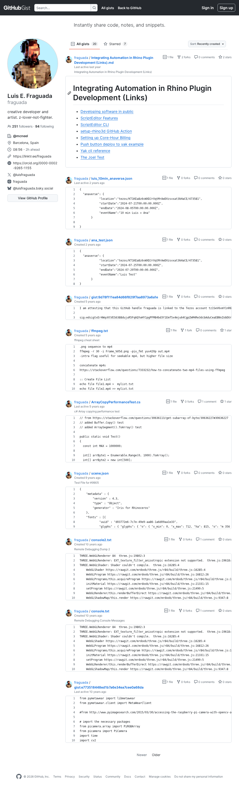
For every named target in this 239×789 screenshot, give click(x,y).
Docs (127, 776)
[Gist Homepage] (17, 8)
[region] (148, 122)
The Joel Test (92, 157)
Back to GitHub (129, 8)
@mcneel (20, 136)
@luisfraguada (24, 175)
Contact (140, 776)
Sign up (226, 7)
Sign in (208, 7)
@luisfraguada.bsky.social (33, 188)
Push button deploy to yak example (112, 144)
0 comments (206, 57)
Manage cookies (160, 776)
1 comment (208, 401)
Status (97, 776)
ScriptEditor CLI (95, 124)
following (44, 126)
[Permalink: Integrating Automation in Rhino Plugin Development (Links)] (70, 93)
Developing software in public (107, 111)
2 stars (227, 57)
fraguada (20, 181)
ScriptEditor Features (99, 118)
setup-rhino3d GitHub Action (106, 131)
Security (84, 776)
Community (112, 776)
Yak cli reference (95, 150)
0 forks (185, 178)
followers (22, 126)
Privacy (70, 776)
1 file (170, 57)
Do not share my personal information (198, 776)
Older (156, 755)
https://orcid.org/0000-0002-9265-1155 (35, 165)
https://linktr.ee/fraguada (32, 156)
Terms (57, 776)
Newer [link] (142, 755)
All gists (107, 8)
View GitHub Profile (33, 198)
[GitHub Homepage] (19, 777)
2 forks (185, 57)
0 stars (227, 178)
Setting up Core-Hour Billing (105, 137)
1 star (228, 330)
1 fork (188, 330)
